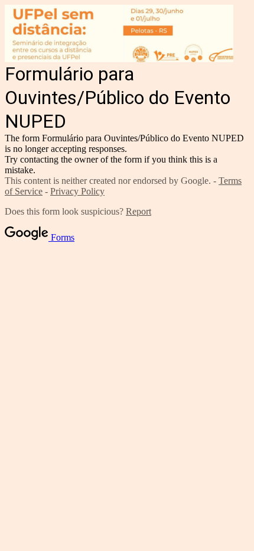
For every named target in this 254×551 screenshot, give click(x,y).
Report (138, 211)
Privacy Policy (77, 191)
